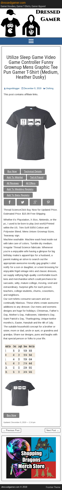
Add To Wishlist (15, 177)
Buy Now (12, 171)
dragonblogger (13, 88)
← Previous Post (11, 430)
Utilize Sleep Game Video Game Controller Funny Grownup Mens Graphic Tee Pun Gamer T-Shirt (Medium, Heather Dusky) (31, 67)
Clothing (49, 88)
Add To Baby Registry (18, 195)
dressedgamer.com (13, 3)
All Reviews (13, 183)
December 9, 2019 (32, 88)
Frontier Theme (53, 487)
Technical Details (33, 171)
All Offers (30, 183)
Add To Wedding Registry (20, 189)
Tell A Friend (36, 177)
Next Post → (52, 430)
